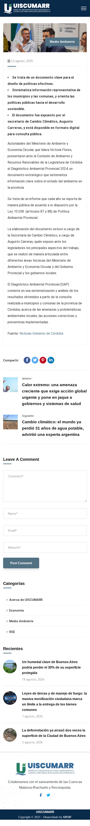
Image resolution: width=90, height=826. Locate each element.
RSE (12, 632)
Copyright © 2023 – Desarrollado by (45, 817)
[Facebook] (27, 360)
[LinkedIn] (51, 360)
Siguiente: (28, 415)
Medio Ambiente (62, 42)
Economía (16, 610)
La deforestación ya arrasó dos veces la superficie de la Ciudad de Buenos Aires (54, 733)
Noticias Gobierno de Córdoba (41, 333)
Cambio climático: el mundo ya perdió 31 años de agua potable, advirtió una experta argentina (53, 428)
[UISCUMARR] (27, 8)
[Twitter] (35, 360)
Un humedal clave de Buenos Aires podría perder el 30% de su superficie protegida (51, 667)
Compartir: (11, 360)
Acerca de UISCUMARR (25, 600)
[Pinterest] (43, 360)
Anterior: (27, 378)
